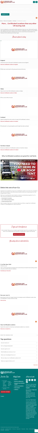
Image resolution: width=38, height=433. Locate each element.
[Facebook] (27, 380)
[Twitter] (32, 380)
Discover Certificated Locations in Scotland (9, 121)
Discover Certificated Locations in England (9, 64)
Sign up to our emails (19, 234)
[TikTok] (27, 382)
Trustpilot (2, 396)
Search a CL (5, 14)
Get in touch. (33, 399)
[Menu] (36, 2)
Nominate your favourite (5, 270)
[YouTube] (35, 380)
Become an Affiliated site (18, 381)
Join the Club (5, 377)
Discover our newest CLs (5, 328)
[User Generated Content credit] (36, 18)
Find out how (3, 300)
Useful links (16, 377)
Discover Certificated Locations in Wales (8, 92)
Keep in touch (30, 377)
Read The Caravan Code (6, 335)
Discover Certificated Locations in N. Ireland (9, 149)
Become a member (5, 391)
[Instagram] (30, 380)
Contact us (16, 389)
